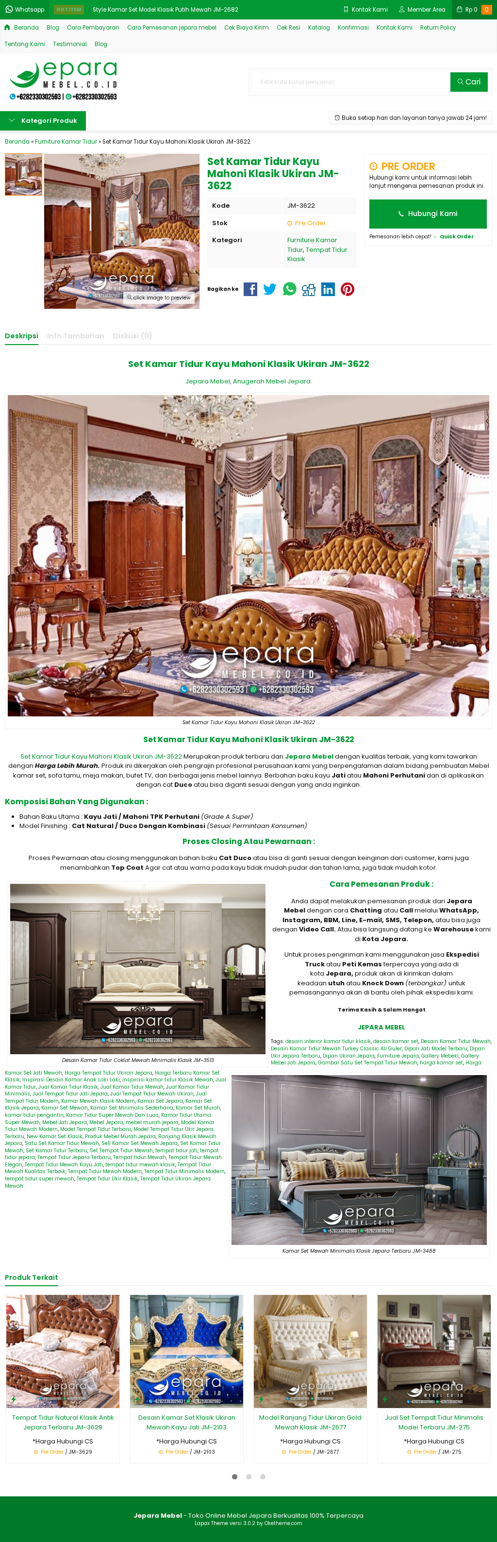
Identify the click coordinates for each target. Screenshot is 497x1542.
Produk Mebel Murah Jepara (120, 1136)
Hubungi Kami (432, 213)
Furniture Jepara (398, 1056)
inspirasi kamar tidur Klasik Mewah (167, 1079)
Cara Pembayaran (93, 28)
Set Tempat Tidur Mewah (121, 1150)
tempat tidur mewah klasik (140, 1164)
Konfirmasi (353, 28)
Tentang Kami (24, 44)
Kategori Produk (48, 120)
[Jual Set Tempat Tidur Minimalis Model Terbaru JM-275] (434, 1351)
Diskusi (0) (132, 336)
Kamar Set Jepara (160, 1101)
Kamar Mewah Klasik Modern (98, 1101)
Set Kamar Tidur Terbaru (56, 1150)
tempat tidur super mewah (39, 1178)
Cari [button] (472, 82)
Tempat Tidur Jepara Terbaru (74, 1157)
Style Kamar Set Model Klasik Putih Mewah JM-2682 (165, 10)
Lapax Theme (211, 1523)
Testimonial (70, 44)
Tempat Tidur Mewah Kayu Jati (64, 1164)
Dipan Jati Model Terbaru (435, 1048)
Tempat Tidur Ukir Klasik (107, 1178)
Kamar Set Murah (198, 1107)
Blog (53, 28)
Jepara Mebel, (208, 381)
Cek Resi (288, 28)
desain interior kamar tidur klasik (328, 1041)
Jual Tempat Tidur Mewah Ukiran (152, 1093)
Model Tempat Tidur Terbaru (95, 1129)
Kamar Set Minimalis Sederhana (131, 1107)
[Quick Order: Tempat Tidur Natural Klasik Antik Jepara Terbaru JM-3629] (13, 1399)
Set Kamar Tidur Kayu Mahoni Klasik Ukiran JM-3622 (101, 756)
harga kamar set (441, 1062)
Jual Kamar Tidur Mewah (132, 1087)
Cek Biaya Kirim (246, 28)
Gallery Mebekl (440, 1056)
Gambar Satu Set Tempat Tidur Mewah (367, 1062)
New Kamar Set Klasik (55, 1136)
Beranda (26, 28)
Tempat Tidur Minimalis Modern (184, 1171)
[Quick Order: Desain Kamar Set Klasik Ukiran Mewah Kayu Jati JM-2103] (137, 1399)
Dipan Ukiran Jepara (349, 1056)
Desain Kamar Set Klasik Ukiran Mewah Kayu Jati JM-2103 (186, 1422)
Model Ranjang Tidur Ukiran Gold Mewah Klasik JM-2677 (310, 1422)
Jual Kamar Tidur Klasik (68, 1087)
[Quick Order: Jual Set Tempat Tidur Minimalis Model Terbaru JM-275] (385, 1399)
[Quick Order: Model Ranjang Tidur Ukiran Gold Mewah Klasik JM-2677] (261, 1399)
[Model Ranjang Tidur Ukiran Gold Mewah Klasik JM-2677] (310, 1351)
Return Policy (438, 28)
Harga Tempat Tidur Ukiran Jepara (108, 1073)
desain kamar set (395, 1041)
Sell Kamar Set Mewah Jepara (139, 1143)
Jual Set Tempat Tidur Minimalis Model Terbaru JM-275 (434, 1422)
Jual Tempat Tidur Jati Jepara (70, 1093)
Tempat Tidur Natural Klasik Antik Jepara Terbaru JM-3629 (63, 1422)
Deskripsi (21, 336)
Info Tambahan (75, 336)
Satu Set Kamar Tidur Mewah (62, 1143)
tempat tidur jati (176, 1150)
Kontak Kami (395, 28)
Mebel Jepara (106, 1122)
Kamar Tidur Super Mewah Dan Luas (112, 1115)
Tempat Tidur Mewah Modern (105, 1171)
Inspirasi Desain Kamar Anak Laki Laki (71, 1079)
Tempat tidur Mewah (139, 1157)
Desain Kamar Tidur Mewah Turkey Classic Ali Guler (336, 1048)
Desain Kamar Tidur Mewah (456, 1041)
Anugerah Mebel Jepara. (272, 381)
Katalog (319, 28)
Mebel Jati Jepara (64, 1122)
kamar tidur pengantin (34, 1115)
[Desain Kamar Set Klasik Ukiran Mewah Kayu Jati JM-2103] (186, 1351)
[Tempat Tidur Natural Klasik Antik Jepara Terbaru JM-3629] (62, 1351)
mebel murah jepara (152, 1122)
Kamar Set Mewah (64, 1107)
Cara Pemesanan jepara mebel (171, 28)
